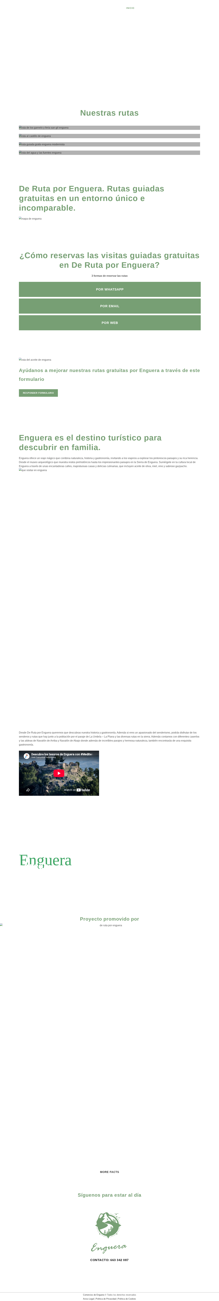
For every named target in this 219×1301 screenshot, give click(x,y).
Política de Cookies (127, 1299)
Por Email (109, 306)
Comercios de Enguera (93, 1295)
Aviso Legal (88, 1299)
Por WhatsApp (110, 289)
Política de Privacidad (106, 1299)
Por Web (110, 323)
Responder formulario (38, 393)
